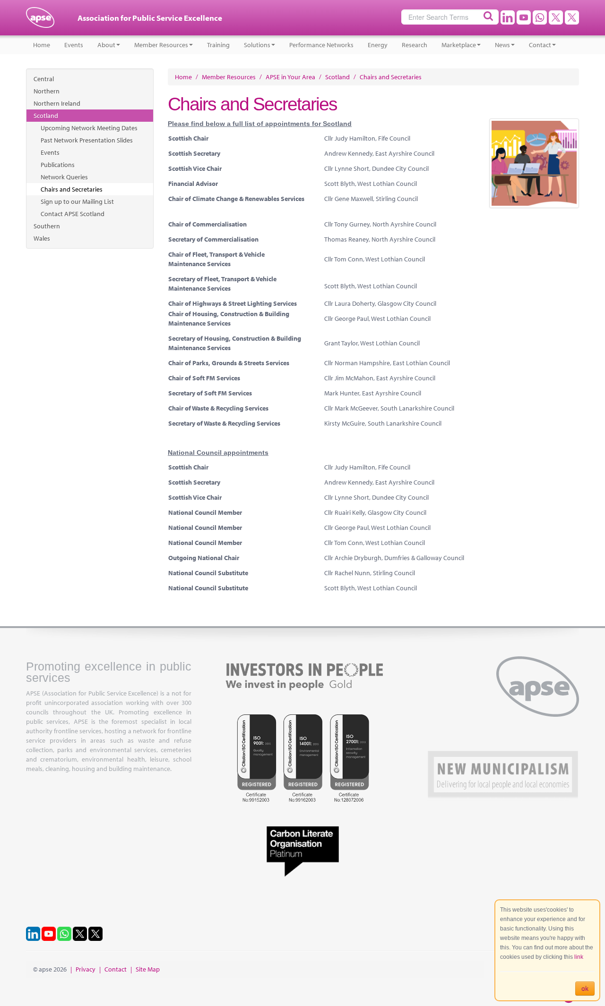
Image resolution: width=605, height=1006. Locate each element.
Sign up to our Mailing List (77, 201)
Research (414, 45)
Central (44, 79)
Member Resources (161, 45)
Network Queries (64, 177)
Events (73, 45)
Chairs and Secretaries (72, 189)
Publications (58, 164)
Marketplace (458, 45)
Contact (540, 45)
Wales (42, 238)
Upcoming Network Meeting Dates (89, 128)
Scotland (46, 115)
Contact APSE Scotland (72, 214)
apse (40, 21)
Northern (47, 91)
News (502, 45)
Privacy (85, 969)
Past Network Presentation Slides (87, 140)
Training (218, 45)
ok (584, 988)
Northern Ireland (57, 103)
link (578, 957)
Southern (47, 226)
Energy (378, 45)
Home (41, 45)
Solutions (257, 45)
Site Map (148, 969)
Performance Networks (321, 45)
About (106, 45)
